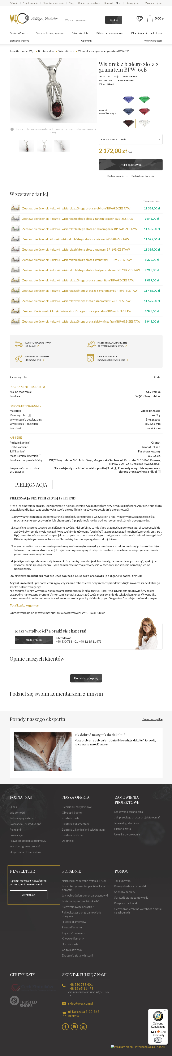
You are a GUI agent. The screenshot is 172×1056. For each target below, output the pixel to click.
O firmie (14, 3)
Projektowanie (30, 3)
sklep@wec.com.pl (80, 1003)
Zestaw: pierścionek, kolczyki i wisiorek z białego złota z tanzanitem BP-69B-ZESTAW (77, 218)
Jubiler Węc (27, 51)
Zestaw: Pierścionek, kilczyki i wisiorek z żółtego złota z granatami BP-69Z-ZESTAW (76, 311)
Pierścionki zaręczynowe (50, 33)
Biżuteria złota (80, 33)
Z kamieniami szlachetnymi (147, 33)
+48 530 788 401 (67, 641)
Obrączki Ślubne (19, 33)
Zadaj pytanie (34, 639)
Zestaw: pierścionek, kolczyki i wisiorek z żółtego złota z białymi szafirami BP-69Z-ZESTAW (81, 321)
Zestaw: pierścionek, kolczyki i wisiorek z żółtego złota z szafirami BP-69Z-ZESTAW (76, 301)
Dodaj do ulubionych (118, 176)
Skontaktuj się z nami (84, 974)
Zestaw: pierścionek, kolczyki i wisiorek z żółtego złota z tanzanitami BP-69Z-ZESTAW (78, 280)
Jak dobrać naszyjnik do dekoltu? (100, 735)
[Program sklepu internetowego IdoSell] (138, 1046)
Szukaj (114, 20)
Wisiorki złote (66, 51)
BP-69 (110, 84)
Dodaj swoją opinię (86, 678)
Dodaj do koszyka (131, 164)
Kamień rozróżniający (107, 111)
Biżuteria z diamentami (109, 33)
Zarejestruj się (153, 3)
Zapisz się (28, 895)
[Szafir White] (144, 123)
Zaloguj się (133, 3)
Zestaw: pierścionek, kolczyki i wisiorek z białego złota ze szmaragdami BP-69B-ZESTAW (79, 229)
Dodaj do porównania (143, 176)
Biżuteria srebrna (20, 40)
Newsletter (22, 871)
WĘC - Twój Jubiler (125, 76)
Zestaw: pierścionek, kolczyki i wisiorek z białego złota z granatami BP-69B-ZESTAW (77, 259)
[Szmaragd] (144, 99)
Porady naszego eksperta (86, 719)
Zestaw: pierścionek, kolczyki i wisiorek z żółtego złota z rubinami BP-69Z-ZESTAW (76, 208)
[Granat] (129, 123)
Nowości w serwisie (53, 3)
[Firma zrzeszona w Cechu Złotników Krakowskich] (34, 991)
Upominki (86, 40)
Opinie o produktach (89, 3)
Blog (71, 3)
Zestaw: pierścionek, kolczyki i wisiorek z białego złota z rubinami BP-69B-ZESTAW (76, 249)
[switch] (158, 1040)
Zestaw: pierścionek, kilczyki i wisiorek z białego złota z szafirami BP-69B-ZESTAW (75, 239)
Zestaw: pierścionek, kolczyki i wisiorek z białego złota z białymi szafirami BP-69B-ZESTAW (81, 270)
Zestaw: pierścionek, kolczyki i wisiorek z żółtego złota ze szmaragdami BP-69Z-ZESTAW (80, 290)
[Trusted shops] (23, 1006)
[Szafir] (129, 111)
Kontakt (108, 3)
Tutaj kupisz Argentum (24, 605)
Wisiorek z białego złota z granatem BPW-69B (103, 51)
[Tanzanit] (129, 99)
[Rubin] (144, 111)
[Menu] (165, 1011)
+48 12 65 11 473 (90, 641)
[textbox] (92, 20)
